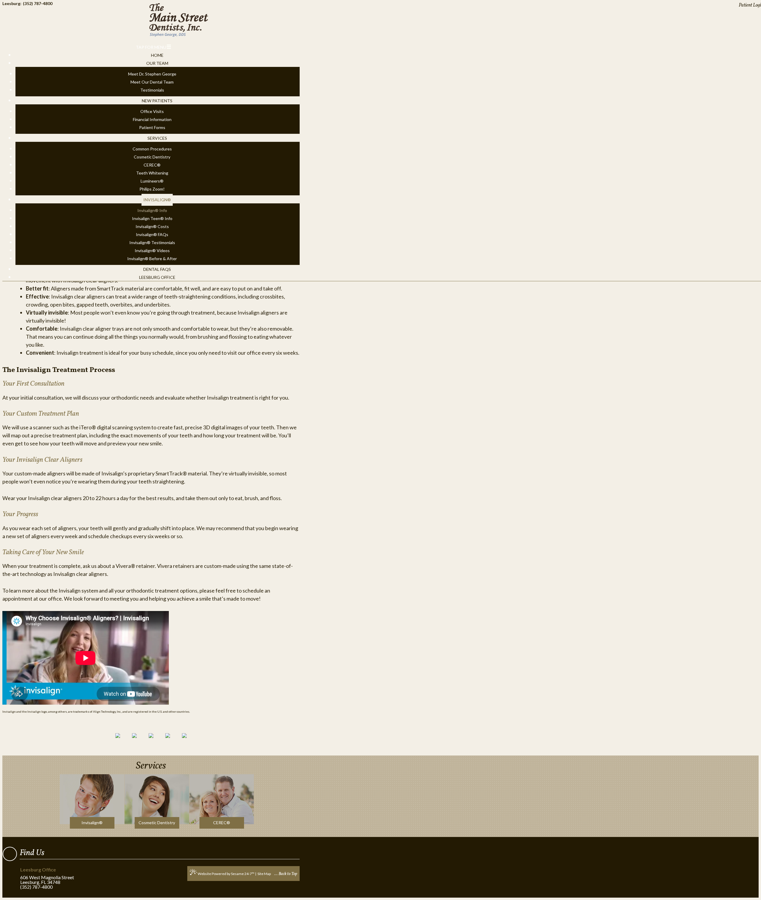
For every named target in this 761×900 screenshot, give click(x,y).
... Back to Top (285, 874)
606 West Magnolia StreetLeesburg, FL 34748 (47, 876)
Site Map (264, 873)
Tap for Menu (151, 47)
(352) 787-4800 (36, 887)
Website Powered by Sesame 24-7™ (226, 873)
